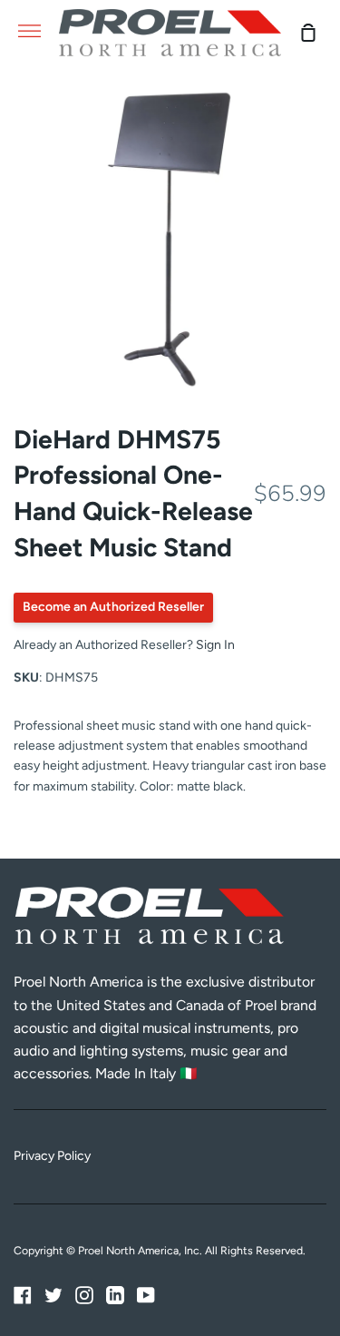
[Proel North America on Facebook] (23, 1295)
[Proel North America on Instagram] (84, 1295)
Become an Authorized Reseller (113, 606)
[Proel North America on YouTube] (146, 1295)
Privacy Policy (52, 1156)
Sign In (215, 645)
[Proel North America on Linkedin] (115, 1295)
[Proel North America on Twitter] (53, 1295)
